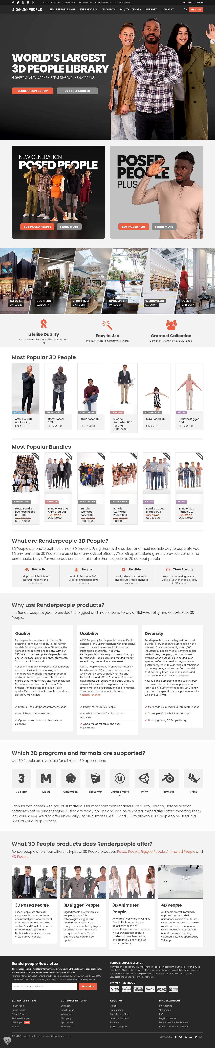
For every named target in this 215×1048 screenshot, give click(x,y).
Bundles (16, 1026)
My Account (165, 1005)
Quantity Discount (119, 1018)
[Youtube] (185, 1037)
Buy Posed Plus (134, 227)
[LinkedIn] (33, 2)
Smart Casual (68, 1010)
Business (65, 1005)
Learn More (69, 227)
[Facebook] (12, 2)
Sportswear (67, 1022)
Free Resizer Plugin (120, 1014)
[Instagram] (28, 2)
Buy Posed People (37, 227)
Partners (114, 1022)
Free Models (116, 1010)
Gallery (113, 1005)
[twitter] (180, 1037)
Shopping (66, 1018)
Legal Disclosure (167, 1018)
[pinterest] (195, 1037)
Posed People (128, 851)
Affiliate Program (118, 1026)
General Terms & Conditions (173, 1026)
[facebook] (175, 1037)
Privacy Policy (88, 979)
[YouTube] (23, 2)
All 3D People (19, 1005)
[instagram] (200, 1037)
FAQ (161, 1014)
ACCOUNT (187, 2)
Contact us (165, 1010)
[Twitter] (17, 2)
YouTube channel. (90, 695)
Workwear (66, 1014)
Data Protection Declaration (173, 1022)
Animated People (180, 851)
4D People (20, 856)
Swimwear (66, 1026)
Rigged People (153, 851)
